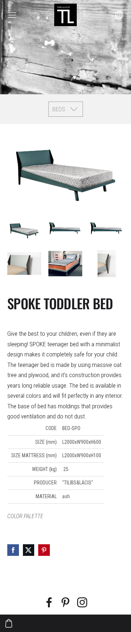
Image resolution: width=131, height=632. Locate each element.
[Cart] (8, 623)
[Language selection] (119, 15)
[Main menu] (12, 15)
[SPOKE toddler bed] (24, 229)
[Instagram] (82, 602)
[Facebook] (49, 602)
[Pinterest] (65, 602)
